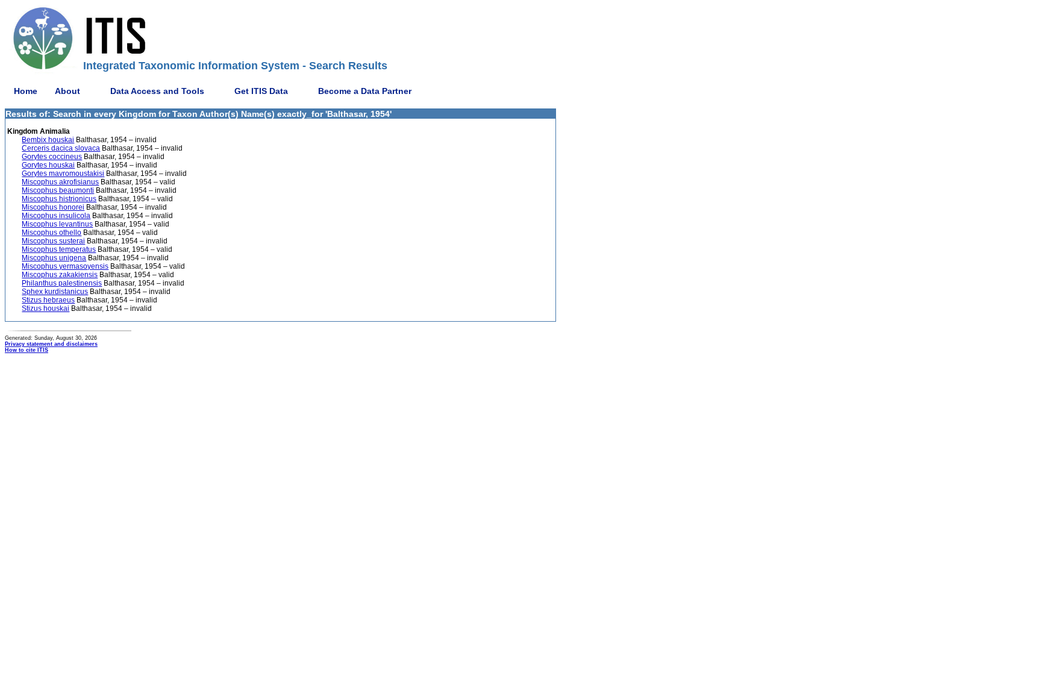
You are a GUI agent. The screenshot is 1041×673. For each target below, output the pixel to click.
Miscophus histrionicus (59, 199)
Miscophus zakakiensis (60, 275)
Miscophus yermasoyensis (65, 266)
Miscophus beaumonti (58, 190)
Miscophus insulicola (56, 215)
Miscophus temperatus (59, 249)
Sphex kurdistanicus (55, 291)
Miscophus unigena (54, 258)
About (67, 91)
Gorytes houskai (48, 165)
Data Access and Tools (157, 91)
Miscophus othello (51, 232)
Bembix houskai (48, 140)
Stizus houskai (45, 308)
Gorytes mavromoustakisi (63, 173)
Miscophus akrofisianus (60, 182)
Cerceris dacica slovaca (61, 148)
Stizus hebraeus (48, 300)
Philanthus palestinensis (62, 283)
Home (25, 91)
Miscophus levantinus (57, 224)
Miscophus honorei (53, 207)
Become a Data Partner (364, 91)
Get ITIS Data (261, 91)
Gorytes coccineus (52, 156)
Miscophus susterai (53, 241)
